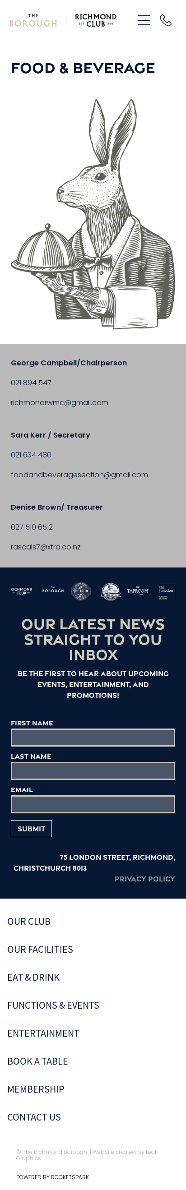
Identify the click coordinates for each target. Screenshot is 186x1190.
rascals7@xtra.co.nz (46, 547)
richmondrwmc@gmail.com (59, 403)
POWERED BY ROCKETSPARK (52, 1177)
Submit (31, 828)
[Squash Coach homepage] (67, 20)
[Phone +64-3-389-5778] (166, 20)
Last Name (31, 756)
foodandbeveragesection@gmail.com (79, 475)
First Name (32, 723)
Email (22, 789)
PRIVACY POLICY (141, 878)
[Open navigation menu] (144, 20)
